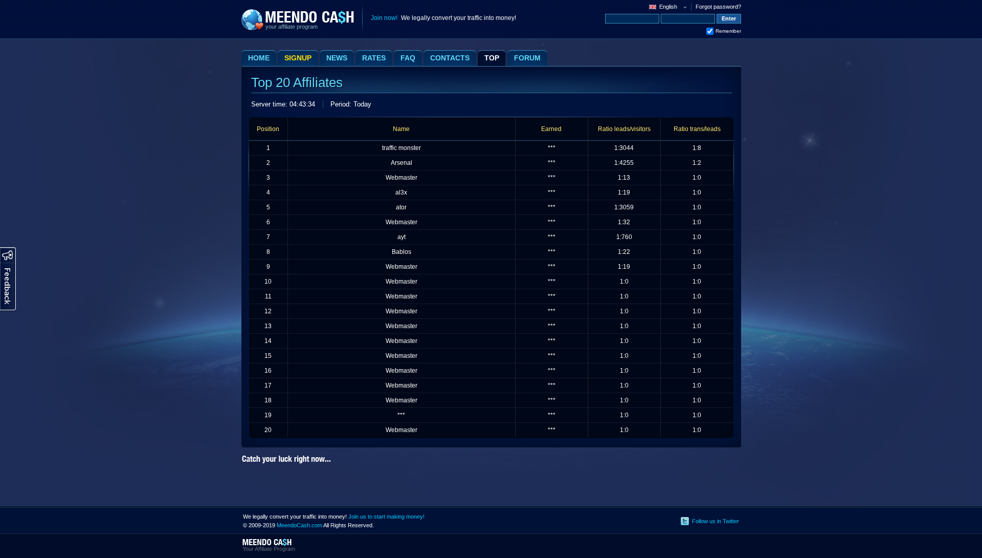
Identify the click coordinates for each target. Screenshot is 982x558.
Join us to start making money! (386, 516)
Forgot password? (718, 7)
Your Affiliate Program (268, 549)
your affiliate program (291, 27)
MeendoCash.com (299, 525)
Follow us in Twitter (715, 521)
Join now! (384, 18)
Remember (728, 31)
